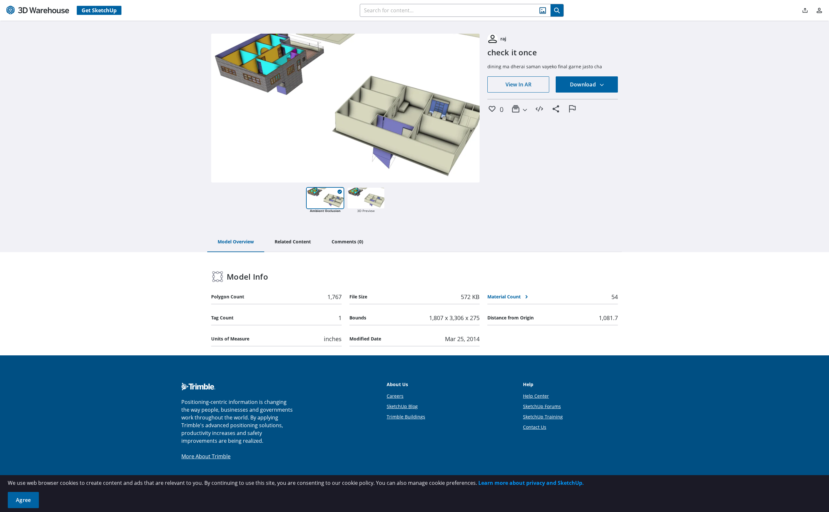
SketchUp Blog (402, 406)
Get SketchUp (99, 10)
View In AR (518, 84)
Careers (395, 396)
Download (583, 84)
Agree (23, 500)
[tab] (235, 242)
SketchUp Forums (542, 406)
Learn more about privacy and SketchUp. (531, 482)
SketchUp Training (543, 417)
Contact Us (534, 427)
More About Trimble (206, 456)
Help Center (536, 396)
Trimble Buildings (406, 417)
